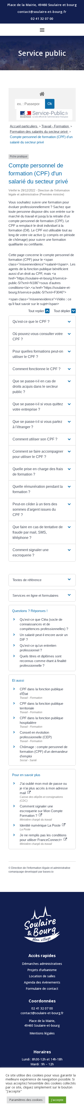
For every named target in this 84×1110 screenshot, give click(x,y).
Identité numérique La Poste (40, 825)
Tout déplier (62, 311)
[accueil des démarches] (42, 94)
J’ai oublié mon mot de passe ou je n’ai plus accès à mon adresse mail (44, 788)
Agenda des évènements (42, 982)
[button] (42, 322)
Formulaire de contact (42, 988)
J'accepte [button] (57, 1100)
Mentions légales (42, 1033)
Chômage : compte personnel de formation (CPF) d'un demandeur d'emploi (44, 751)
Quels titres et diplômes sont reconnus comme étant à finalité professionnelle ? (43, 660)
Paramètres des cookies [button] (26, 1100)
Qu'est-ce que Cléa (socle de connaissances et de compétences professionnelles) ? (44, 624)
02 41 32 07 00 (42, 18)
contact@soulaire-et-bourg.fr (42, 1013)
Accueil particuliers (24, 126)
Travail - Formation (55, 126)
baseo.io (48, 871)
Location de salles (42, 976)
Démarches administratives (42, 963)
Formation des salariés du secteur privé (39, 131)
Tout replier (36, 311)
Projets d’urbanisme (42, 970)
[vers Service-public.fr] (44, 114)
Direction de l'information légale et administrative (40, 867)
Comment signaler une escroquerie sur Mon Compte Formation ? (41, 810)
